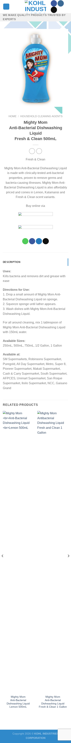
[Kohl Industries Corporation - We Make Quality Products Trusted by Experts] (35, 6)
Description (11, 262)
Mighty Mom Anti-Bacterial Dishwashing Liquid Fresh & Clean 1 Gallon (53, 701)
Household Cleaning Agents (41, 116)
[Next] (68, 563)
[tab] (35, 262)
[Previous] (3, 563)
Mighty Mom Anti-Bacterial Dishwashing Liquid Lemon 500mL (18, 701)
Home (12, 116)
